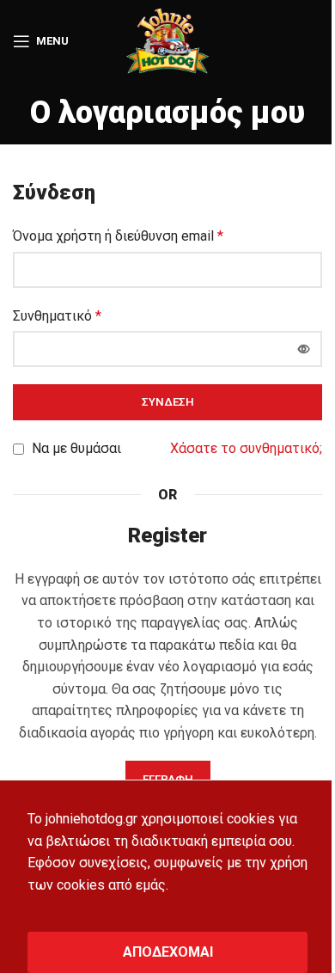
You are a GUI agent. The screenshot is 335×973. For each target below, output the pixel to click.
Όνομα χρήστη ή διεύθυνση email (118, 236)
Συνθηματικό (57, 316)
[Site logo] (167, 40)
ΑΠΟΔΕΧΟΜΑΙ (168, 952)
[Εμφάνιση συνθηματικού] (304, 349)
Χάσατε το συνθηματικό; (246, 448)
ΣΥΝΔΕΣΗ (168, 401)
